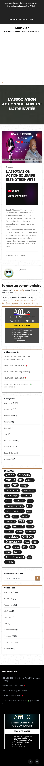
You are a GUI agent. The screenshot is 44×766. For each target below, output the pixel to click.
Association (9, 415)
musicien (30, 531)
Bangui (24, 485)
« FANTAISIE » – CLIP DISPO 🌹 (16, 365)
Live (30, 521)
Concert (7, 428)
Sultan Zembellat (15, 557)
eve (29, 511)
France (15, 517)
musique (12, 537)
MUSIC (9, 531)
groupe (10, 521)
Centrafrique (12, 495)
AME (7, 485)
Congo (19, 500)
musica (19, 532)
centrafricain (12, 490)
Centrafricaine (28, 490)
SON (17, 552)
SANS (32, 547)
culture (30, 501)
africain (24, 475)
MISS (30, 526)
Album (29, 480)
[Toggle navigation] (39, 83)
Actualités (13, 20)
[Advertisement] (22, 57)
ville (29, 557)
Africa (10, 475)
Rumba (16, 547)
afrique (10, 480)
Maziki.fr (22, 29)
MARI (7, 527)
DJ (29, 506)
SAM (24, 547)
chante (26, 495)
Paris (35, 542)
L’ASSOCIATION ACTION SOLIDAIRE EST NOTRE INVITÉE (20, 175)
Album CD (8, 409)
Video (17, 255)
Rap (8, 546)
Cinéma (7, 422)
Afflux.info (23, 20)
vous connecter (18, 290)
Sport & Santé (10, 453)
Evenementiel (10, 440)
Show (8, 552)
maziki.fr (18, 526)
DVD (6, 434)
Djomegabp (14, 511)
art (15, 485)
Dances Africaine (14, 506)
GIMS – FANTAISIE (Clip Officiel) (17, 372)
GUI (21, 521)
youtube (10, 562)
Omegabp (13, 541)
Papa (27, 542)
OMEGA (27, 537)
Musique (7, 447)
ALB (20, 480)
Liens (31, 20)
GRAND (25, 516)
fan (7, 516)
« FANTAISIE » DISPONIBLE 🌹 (15, 378)
